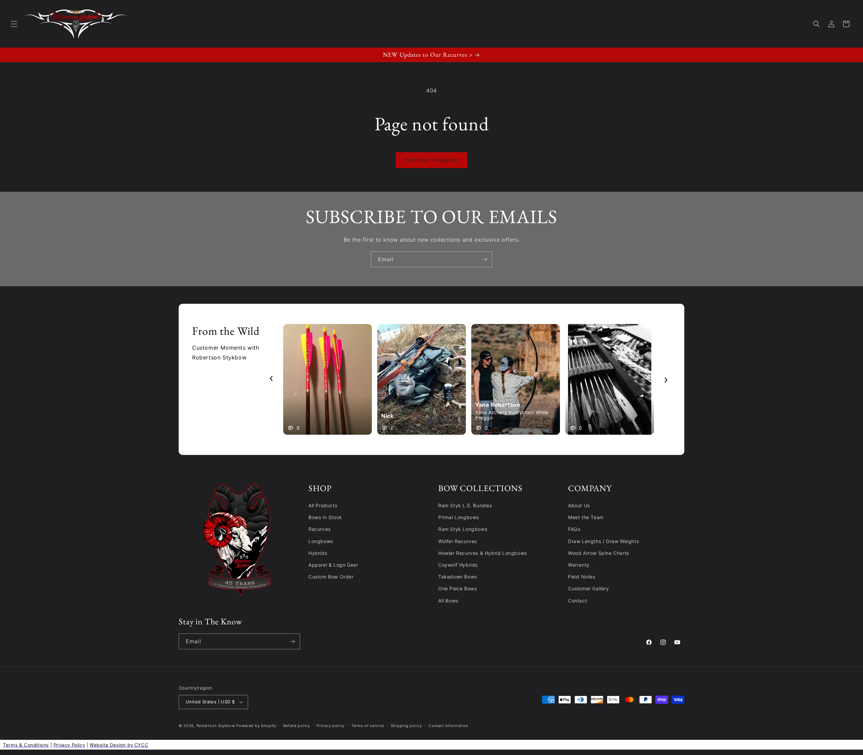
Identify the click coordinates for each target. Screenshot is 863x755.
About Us (579, 505)
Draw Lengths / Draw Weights (603, 541)
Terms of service (367, 725)
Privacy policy (331, 725)
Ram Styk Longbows (462, 529)
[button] (14, 24)
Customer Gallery (588, 588)
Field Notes (581, 576)
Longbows (320, 541)
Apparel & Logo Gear (333, 565)
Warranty (579, 565)
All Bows (448, 600)
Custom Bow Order (331, 576)
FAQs (574, 529)
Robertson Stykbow (216, 725)
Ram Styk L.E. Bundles (465, 505)
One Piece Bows (457, 588)
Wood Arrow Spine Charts (598, 553)
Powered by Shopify (256, 725)
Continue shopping (431, 160)
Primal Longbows (458, 517)
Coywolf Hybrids (458, 565)
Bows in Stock (325, 517)
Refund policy (296, 725)
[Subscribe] (484, 259)
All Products (322, 505)
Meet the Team (586, 517)
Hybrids (317, 553)
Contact (577, 600)
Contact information (448, 725)
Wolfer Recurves (457, 541)
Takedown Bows (457, 576)
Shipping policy (406, 725)
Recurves (319, 529)
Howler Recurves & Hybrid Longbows (482, 553)
